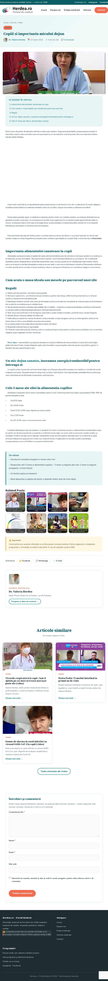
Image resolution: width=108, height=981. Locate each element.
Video (20, 22)
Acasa (59, 922)
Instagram (93, 2)
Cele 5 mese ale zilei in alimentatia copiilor (30, 121)
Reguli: (14, 112)
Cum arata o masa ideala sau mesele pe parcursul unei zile (37, 108)
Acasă (44, 10)
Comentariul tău (16, 812)
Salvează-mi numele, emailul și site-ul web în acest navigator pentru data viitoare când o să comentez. (52, 880)
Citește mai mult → (14, 698)
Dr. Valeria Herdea (17, 40)
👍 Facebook (24, 561)
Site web (13, 864)
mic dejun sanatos (25, 361)
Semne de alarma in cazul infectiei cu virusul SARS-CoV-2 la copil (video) (26, 743)
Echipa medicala (63, 930)
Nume (12, 840)
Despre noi (55, 10)
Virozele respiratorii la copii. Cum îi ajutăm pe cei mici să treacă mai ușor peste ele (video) (26, 681)
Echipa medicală (72, 10)
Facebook (104, 2)
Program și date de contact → (25, 601)
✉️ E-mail (58, 561)
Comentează (69, 40)
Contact (101, 10)
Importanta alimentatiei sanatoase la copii (29, 104)
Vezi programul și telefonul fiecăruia (18, 957)
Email (12, 852)
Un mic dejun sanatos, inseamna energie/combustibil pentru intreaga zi (42, 116)
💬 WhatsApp (42, 561)
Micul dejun (12, 342)
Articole (87, 10)
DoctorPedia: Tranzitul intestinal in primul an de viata (77, 679)
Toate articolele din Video (54, 771)
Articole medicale (64, 935)
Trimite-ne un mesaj (11, 961)
